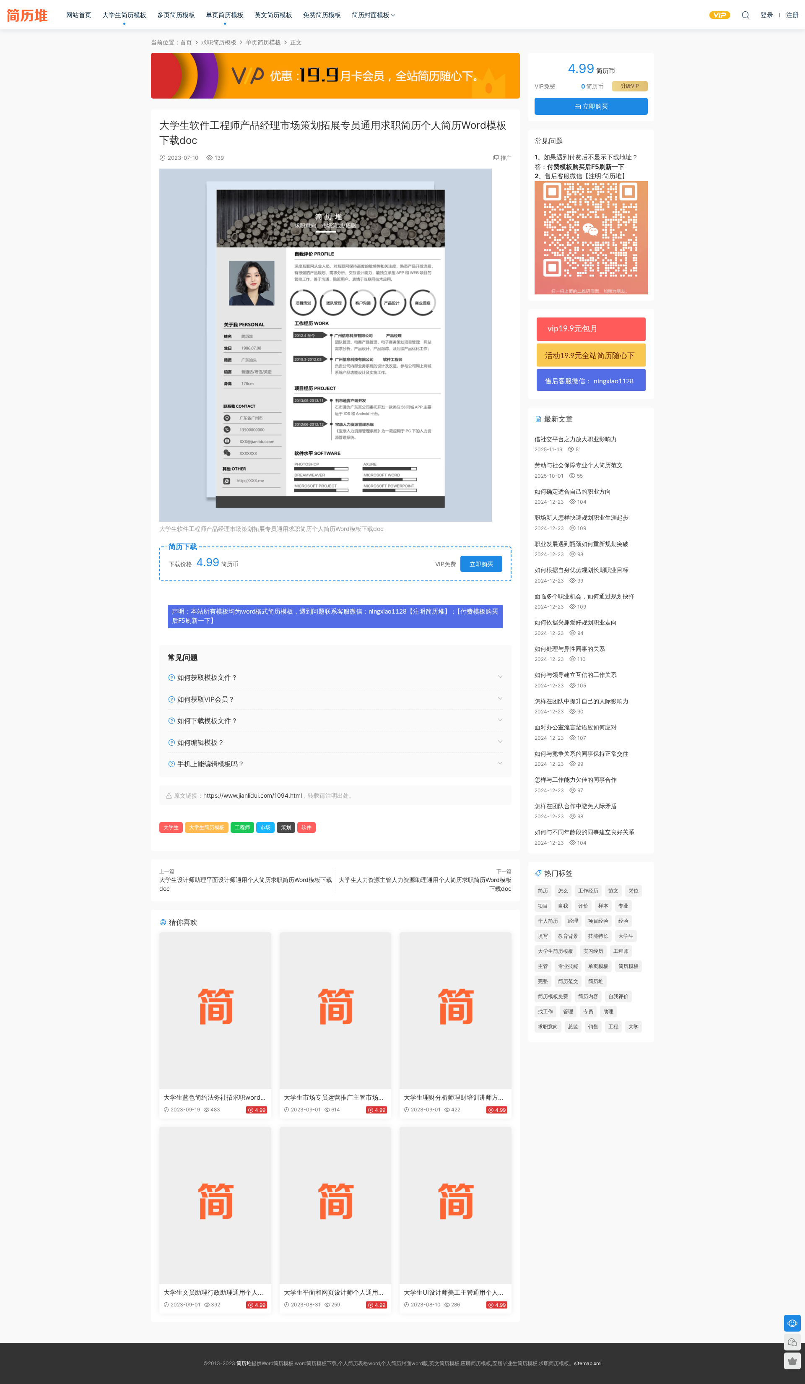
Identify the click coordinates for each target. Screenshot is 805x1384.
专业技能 (568, 966)
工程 (613, 1026)
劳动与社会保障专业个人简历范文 (579, 464)
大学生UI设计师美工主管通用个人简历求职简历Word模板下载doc (454, 1292)
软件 (306, 827)
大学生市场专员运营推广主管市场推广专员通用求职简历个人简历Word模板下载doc (334, 1097)
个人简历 (548, 921)
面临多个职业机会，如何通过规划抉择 (584, 596)
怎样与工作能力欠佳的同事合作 (576, 779)
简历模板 (628, 966)
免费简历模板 (322, 15)
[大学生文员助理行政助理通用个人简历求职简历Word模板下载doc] (215, 1205)
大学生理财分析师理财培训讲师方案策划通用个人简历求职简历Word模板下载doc (454, 1097)
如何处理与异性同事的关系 (570, 648)
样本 (603, 906)
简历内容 (588, 996)
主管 (543, 966)
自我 (563, 906)
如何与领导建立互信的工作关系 (576, 674)
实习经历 (593, 951)
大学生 (171, 827)
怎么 (563, 890)
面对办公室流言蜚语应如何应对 (576, 727)
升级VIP (630, 86)
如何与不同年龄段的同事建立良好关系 (584, 831)
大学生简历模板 (124, 15)
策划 (286, 827)
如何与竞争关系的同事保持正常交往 (581, 753)
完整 (543, 981)
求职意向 (548, 1026)
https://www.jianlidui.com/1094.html (252, 795)
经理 (573, 921)
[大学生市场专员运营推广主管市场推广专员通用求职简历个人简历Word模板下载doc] (336, 1010)
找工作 (545, 1011)
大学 (633, 1026)
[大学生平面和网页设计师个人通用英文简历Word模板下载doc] (336, 1205)
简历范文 (568, 981)
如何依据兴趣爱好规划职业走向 (576, 622)
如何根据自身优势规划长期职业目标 (581, 569)
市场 (265, 827)
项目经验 (598, 921)
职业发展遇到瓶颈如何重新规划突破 (581, 543)
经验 (623, 921)
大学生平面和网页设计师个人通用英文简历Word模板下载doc (334, 1292)
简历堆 (27, 14)
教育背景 (568, 936)
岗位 (633, 890)
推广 (506, 157)
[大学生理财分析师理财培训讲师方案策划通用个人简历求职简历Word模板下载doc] (456, 1010)
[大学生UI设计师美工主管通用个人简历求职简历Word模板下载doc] (456, 1205)
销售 (593, 1026)
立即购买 (481, 563)
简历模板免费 (553, 996)
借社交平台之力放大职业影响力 (576, 438)
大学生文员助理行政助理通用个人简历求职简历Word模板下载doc (214, 1292)
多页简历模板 (176, 15)
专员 (588, 1011)
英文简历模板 (273, 15)
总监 (573, 1026)
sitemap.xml (588, 1363)
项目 (543, 906)
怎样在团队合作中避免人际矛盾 (576, 805)
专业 (623, 906)
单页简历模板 (225, 15)
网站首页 (78, 15)
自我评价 (618, 996)
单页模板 (598, 966)
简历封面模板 (371, 15)
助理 (608, 1011)
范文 (613, 890)
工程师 (242, 827)
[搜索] (745, 14)
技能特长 (598, 936)
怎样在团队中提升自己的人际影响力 (581, 701)
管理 (568, 1011)
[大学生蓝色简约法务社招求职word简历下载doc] (215, 1010)
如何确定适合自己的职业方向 (573, 491)
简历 (543, 890)
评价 (583, 906)
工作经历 (588, 890)
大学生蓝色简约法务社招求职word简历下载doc (215, 1097)
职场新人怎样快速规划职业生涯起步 (581, 517)
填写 (543, 936)
